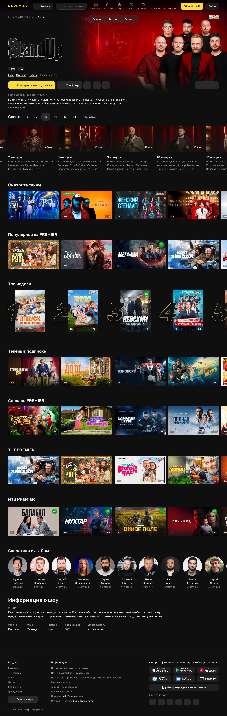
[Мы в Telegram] (152, 702)
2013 (11, 74)
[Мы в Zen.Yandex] (178, 702)
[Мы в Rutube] (187, 702)
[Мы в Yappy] (196, 702)
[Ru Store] (184, 678)
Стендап (21, 74)
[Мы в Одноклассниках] (170, 702)
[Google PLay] (184, 670)
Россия (33, 74)
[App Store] (160, 670)
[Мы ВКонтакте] (161, 702)
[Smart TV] (208, 678)
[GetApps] (160, 678)
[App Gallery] (208, 670)
